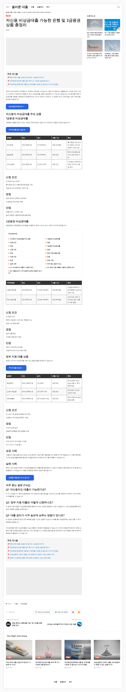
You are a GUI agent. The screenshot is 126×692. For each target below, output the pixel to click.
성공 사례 (50, 260)
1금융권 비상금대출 (53, 239)
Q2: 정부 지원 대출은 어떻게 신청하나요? (60, 267)
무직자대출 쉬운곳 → (16, 368)
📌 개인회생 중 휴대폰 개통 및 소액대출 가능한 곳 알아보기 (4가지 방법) (32, 84)
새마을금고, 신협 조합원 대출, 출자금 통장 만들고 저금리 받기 (112, 55)
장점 (48, 242)
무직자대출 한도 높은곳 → (18, 130)
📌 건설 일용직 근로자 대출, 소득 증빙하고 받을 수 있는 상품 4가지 (30, 554)
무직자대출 (24, 603)
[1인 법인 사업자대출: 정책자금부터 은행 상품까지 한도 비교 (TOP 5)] (94, 46)
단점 (11, 246)
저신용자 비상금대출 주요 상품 (20, 239)
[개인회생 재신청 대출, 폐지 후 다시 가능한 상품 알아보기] (48, 650)
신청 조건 (13, 242)
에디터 (7, 30)
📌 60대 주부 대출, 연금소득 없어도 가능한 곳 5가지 (25, 77)
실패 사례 (13, 264)
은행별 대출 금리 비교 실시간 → (20, 477)
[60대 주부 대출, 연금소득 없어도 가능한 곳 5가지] (19, 650)
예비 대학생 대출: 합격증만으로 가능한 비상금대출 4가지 (94, 35)
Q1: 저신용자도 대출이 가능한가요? (21, 267)
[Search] (118, 7)
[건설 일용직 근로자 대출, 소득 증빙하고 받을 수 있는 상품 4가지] (107, 650)
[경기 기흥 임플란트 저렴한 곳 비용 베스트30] (112, 25)
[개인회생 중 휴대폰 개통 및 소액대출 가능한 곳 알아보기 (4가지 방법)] (77, 650)
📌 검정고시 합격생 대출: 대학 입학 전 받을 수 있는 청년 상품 (28, 558)
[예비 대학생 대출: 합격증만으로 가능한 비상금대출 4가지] (94, 25)
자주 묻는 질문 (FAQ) (54, 264)
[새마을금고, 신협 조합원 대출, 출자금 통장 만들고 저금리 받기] (112, 46)
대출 (8, 15)
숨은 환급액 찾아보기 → (17, 106)
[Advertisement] (44, 51)
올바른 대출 (20, 7)
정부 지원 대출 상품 (53, 253)
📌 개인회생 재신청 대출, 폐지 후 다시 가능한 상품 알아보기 (28, 81)
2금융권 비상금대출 (53, 246)
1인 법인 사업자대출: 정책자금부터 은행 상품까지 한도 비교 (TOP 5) (94, 55)
